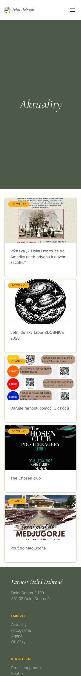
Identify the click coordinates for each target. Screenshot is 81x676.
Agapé (16, 636)
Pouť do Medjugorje (28, 548)
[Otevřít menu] (72, 10)
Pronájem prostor (26, 667)
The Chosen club (25, 478)
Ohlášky (18, 642)
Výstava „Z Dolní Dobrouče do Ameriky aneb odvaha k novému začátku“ (39, 257)
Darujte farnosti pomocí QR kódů (39, 408)
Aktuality (19, 624)
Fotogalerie (21, 630)
